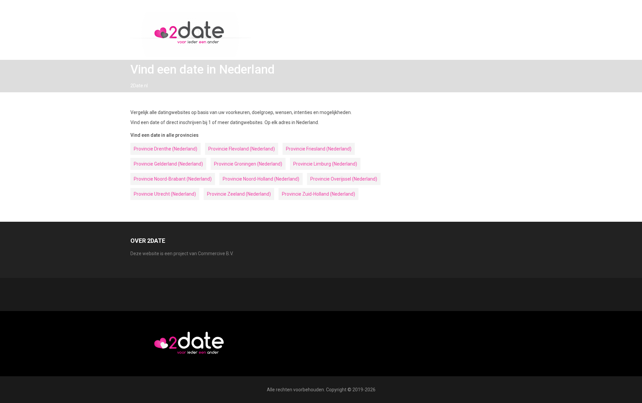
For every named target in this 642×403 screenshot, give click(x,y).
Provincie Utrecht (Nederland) (165, 194)
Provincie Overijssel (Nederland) (343, 179)
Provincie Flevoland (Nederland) (241, 149)
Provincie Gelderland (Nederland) (168, 164)
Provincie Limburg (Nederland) (325, 164)
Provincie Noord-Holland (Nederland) (261, 179)
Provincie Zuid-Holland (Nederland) (318, 194)
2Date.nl (139, 85)
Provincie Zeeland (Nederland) (239, 194)
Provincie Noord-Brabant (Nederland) (173, 179)
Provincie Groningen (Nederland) (248, 164)
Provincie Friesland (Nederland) (318, 149)
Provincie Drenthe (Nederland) (165, 149)
